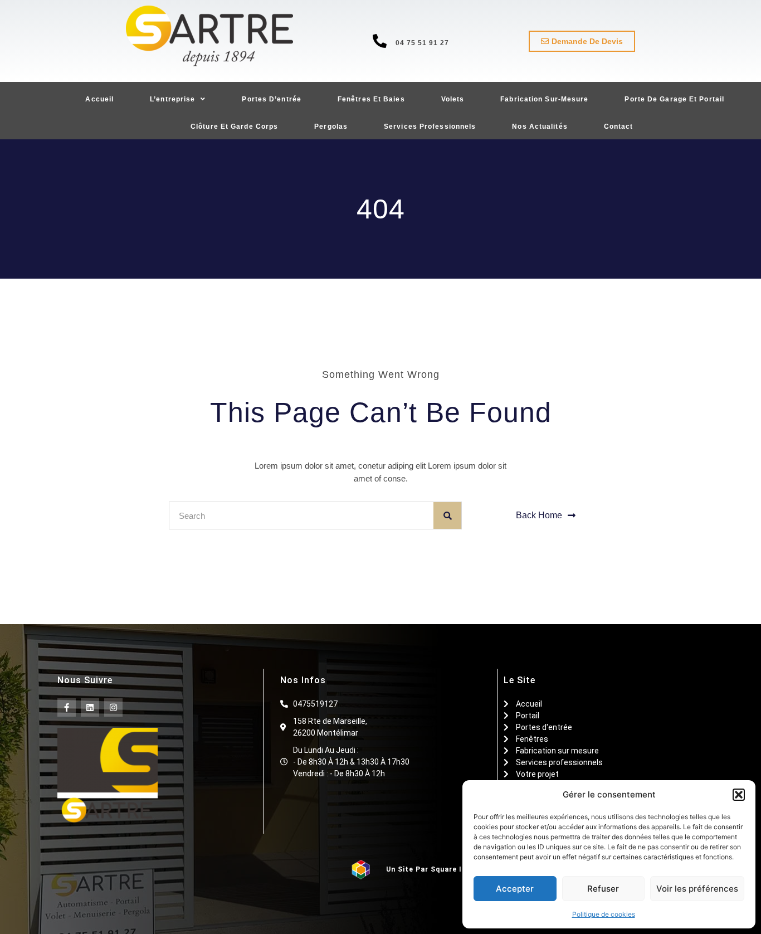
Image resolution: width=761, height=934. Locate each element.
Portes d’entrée (271, 99)
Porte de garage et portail (674, 99)
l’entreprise (172, 99)
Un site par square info (430, 869)
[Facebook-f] (66, 707)
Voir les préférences (697, 888)
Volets (453, 99)
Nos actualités (539, 126)
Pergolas (331, 126)
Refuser (603, 888)
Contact (618, 126)
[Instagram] (113, 707)
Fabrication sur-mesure (544, 99)
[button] (738, 794)
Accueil (99, 99)
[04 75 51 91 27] (380, 41)
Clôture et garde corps (234, 126)
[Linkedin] (90, 707)
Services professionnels (430, 126)
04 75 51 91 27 (422, 43)
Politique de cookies (603, 914)
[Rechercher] (447, 515)
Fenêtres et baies (371, 99)
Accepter (515, 888)
